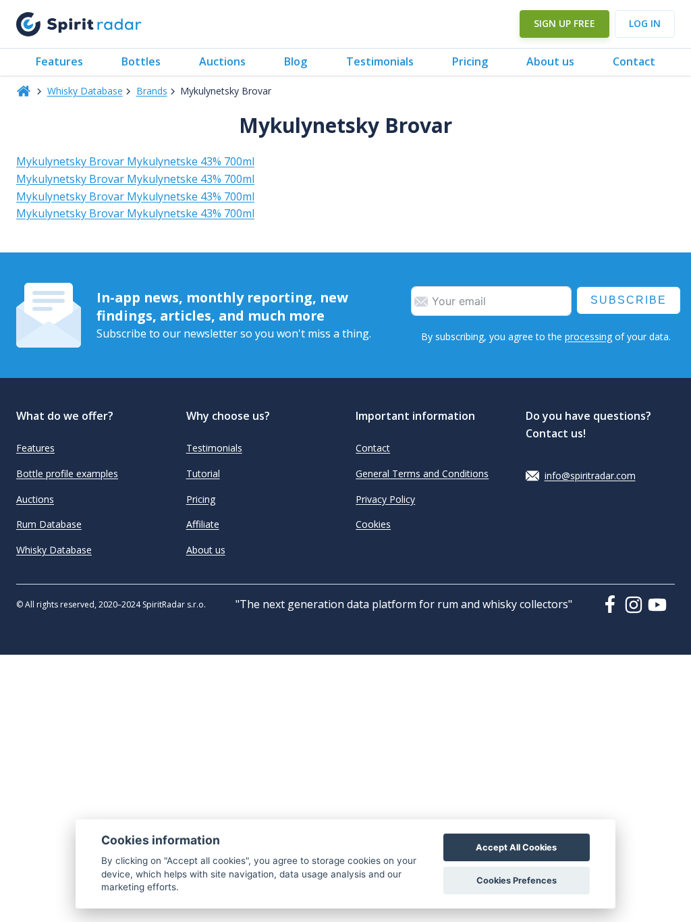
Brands (151, 90)
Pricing (470, 61)
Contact (634, 61)
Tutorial (203, 473)
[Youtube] (661, 604)
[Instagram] (636, 604)
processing (588, 336)
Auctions (222, 61)
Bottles (141, 61)
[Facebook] (612, 604)
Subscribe (628, 300)
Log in (645, 23)
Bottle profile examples (67, 473)
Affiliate (202, 524)
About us (550, 61)
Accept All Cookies (516, 847)
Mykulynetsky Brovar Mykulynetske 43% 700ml (135, 161)
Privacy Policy (385, 499)
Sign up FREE (564, 23)
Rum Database (49, 524)
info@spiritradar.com (590, 475)
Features (59, 61)
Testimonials (380, 61)
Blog (295, 61)
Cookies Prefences (516, 880)
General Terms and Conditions (422, 473)
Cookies (373, 524)
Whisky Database (85, 90)
